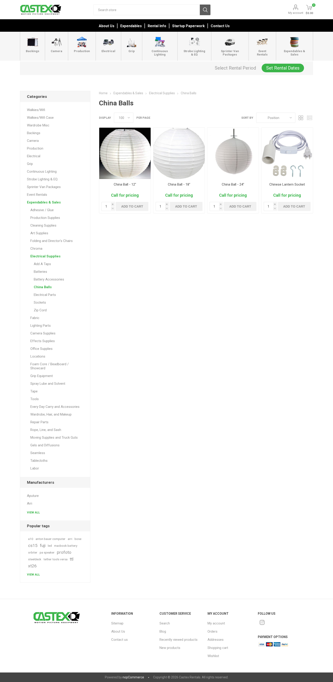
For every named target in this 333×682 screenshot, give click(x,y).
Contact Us (220, 26)
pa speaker (47, 552)
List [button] (309, 118)
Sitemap (117, 623)
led (50, 545)
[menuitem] (132, 623)
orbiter (32, 552)
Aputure (33, 496)
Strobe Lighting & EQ (42, 179)
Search (205, 10)
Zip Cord (40, 310)
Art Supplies (39, 233)
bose (78, 539)
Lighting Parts (40, 326)
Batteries (40, 272)
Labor (34, 468)
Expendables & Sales (44, 202)
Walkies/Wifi (36, 110)
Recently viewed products (178, 640)
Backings (33, 133)
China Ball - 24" (233, 184)
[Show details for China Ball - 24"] (233, 153)
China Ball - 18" (179, 184)
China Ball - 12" (125, 184)
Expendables (131, 26)
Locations (37, 356)
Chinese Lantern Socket (287, 184)
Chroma (36, 249)
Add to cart (132, 206)
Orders (212, 631)
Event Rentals (37, 195)
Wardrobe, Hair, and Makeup (51, 414)
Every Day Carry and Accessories (55, 407)
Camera (33, 141)
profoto (64, 552)
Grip (30, 164)
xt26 (32, 565)
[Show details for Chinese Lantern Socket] (287, 153)
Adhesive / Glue (42, 210)
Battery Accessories (49, 279)
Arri (29, 503)
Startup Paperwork (188, 26)
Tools (34, 399)
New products (169, 648)
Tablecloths (39, 461)
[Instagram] (262, 622)
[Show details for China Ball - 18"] (179, 153)
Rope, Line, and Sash (45, 430)
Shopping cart (218, 648)
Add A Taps (42, 264)
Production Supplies (45, 218)
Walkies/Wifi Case (40, 118)
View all (33, 512)
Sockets (40, 302)
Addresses (216, 640)
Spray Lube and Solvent (47, 384)
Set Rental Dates (282, 68)
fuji (43, 545)
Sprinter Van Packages (44, 187)
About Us (106, 26)
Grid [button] (301, 118)
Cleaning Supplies (43, 225)
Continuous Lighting (42, 171)
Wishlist (213, 656)
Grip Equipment (41, 376)
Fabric (34, 318)
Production (35, 148)
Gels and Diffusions (45, 445)
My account (295, 13)
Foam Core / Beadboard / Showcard (49, 366)
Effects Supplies (42, 341)
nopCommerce (133, 677)
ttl (71, 559)
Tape (34, 391)
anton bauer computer (50, 539)
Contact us (119, 640)
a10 (30, 539)
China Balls (43, 287)
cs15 (33, 545)
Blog (162, 631)
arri (70, 539)
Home (103, 93)
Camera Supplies (43, 333)
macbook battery (65, 545)
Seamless (37, 453)
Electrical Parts (45, 295)
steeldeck (34, 559)
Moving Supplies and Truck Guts (54, 437)
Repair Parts (39, 422)
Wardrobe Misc (38, 125)
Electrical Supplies (45, 256)
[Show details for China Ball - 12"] (125, 153)
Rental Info (157, 26)
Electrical (33, 156)
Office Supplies (41, 349)
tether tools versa (55, 559)
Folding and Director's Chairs (51, 241)
